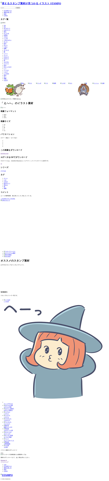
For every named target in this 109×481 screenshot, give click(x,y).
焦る (5, 65)
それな (6, 36)
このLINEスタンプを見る (8, 198)
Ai (1, 163)
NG (5, 27)
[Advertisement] (7, 225)
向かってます (7, 67)
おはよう (6, 57)
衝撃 (5, 48)
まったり (6, 50)
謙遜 (5, 188)
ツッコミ (6, 70)
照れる (6, 185)
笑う (5, 77)
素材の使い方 (7, 12)
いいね (6, 38)
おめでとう (7, 30)
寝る (5, 31)
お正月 (6, 80)
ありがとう (7, 28)
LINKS (6, 15)
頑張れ (6, 35)
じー (5, 68)
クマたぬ (3, 171)
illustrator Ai (4, 460)
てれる (6, 181)
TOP (5, 464)
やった (6, 41)
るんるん (6, 62)
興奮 (5, 78)
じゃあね (6, 73)
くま (5, 180)
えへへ (6, 55)
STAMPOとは (8, 10)
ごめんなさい (7, 40)
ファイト (6, 63)
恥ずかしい (7, 183)
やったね (6, 33)
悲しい (6, 45)
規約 (5, 14)
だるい (6, 47)
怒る (5, 43)
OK (5, 25)
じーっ (6, 53)
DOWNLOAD (4, 153)
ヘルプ (6, 72)
